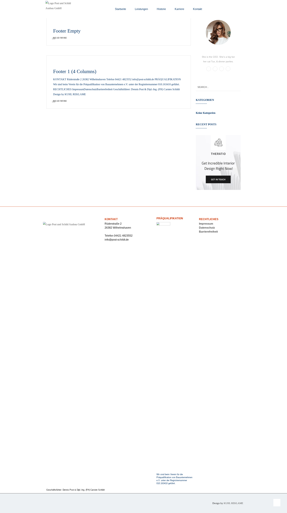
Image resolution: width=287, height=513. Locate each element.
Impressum (206, 223)
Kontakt (197, 9)
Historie (161, 9)
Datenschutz (207, 227)
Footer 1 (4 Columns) (74, 71)
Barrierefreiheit (208, 231)
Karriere (179, 9)
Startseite (120, 9)
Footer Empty (67, 31)
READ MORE (60, 38)
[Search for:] (218, 87)
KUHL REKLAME (233, 503)
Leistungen (141, 9)
